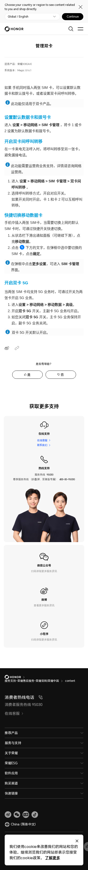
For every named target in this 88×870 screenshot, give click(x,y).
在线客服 (42, 440)
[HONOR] (16, 677)
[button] (17, 814)
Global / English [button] (18, 16)
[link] (8, 814)
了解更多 (52, 857)
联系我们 (42, 444)
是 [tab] (29, 375)
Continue (73, 16)
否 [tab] (62, 375)
